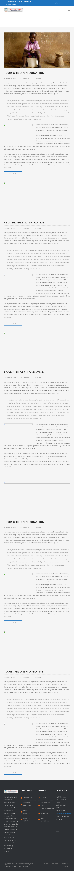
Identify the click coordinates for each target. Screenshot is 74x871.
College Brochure (27, 804)
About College (26, 812)
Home (55, 19)
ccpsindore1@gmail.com (63, 814)
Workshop (45, 813)
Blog (46, 864)
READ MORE (12, 173)
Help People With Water (24, 222)
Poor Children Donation (24, 72)
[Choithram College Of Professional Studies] (13, 10)
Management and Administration (47, 805)
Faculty (44, 798)
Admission (27, 798)
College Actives (26, 819)
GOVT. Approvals (45, 819)
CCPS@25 (26, 78)
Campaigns (65, 19)
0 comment (38, 78)
